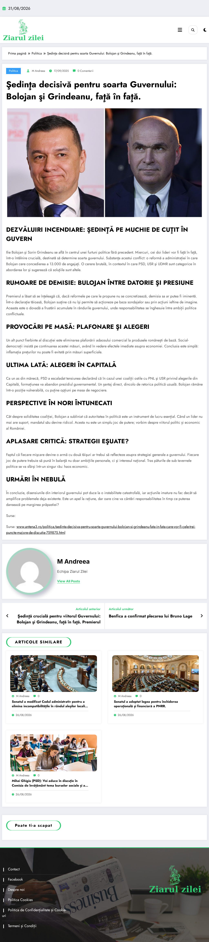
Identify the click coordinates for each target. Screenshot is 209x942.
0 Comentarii (85, 71)
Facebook (15, 879)
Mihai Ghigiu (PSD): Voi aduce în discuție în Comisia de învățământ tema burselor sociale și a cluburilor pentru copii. (48, 783)
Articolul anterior (88, 609)
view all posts (68, 581)
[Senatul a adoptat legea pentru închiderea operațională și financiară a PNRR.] (155, 673)
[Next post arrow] (201, 616)
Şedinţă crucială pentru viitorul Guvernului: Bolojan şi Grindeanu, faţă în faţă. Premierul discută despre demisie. (58, 619)
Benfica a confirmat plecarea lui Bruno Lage (150, 616)
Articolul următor (121, 609)
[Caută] (193, 29)
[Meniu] (180, 29)
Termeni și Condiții (22, 926)
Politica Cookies (20, 899)
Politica (13, 71)
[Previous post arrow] (7, 616)
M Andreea (38, 71)
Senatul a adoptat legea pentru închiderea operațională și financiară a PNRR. (146, 703)
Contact (14, 869)
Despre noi (16, 889)
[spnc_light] (205, 30)
